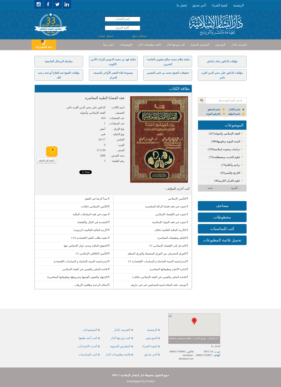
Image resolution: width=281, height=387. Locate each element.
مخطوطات (222, 217)
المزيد (234, 188)
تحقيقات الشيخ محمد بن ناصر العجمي (168, 72)
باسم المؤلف (234, 113)
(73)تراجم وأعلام (231, 165)
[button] (194, 321)
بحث (210, 188)
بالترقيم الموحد (213, 113)
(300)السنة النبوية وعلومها (226, 141)
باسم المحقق (214, 109)
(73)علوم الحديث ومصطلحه (225, 157)
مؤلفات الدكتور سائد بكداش (222, 61)
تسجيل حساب (106, 35)
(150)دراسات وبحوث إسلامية (224, 149)
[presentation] (238, 5)
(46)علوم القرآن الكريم (227, 180)
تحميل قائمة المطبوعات (222, 240)
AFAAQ (150, 381)
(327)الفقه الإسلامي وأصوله (225, 133)
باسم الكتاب (234, 109)
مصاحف (222, 206)
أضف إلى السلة (46, 160)
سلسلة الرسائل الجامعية (59, 61)
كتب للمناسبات (222, 228)
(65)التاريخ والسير (230, 172)
